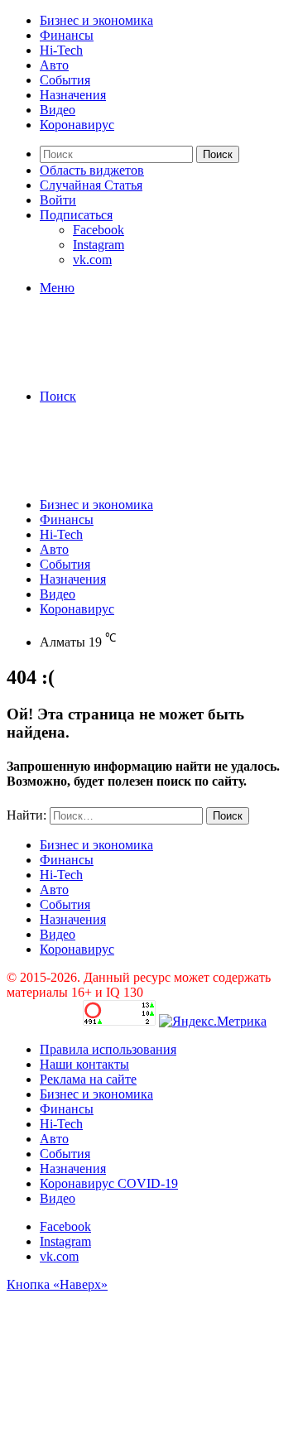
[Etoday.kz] (131, 368)
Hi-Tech (61, 50)
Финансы (67, 35)
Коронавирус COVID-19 (109, 1183)
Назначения (73, 95)
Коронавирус (77, 125)
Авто (54, 65)
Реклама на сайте (88, 1079)
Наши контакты (84, 1064)
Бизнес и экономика (96, 20)
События (65, 80)
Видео (57, 110)
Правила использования (108, 1049)
